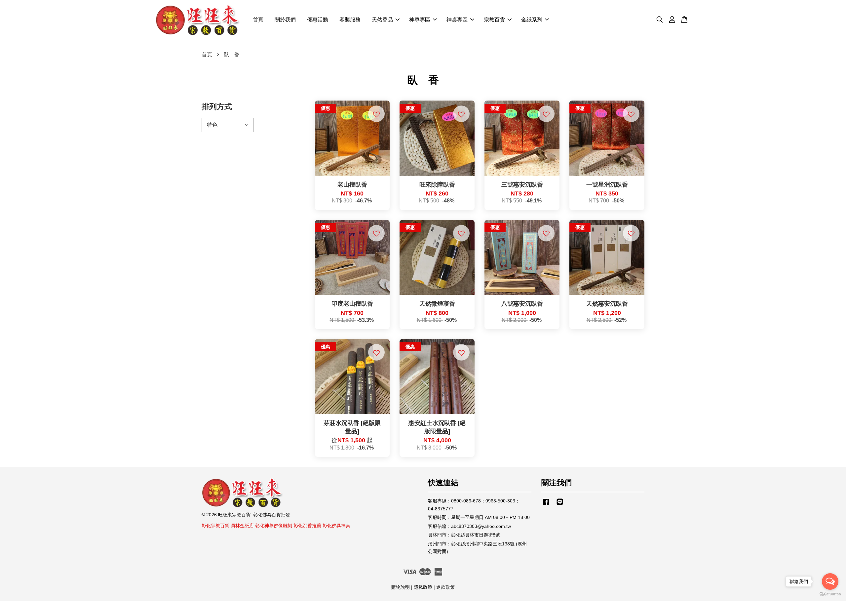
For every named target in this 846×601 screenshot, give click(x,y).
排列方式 (217, 106)
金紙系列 (531, 20)
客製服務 (350, 20)
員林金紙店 (242, 525)
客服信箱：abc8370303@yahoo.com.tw (469, 526)
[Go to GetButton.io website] (830, 594)
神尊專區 (419, 20)
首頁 (258, 20)
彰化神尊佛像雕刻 (273, 525)
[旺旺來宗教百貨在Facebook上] (546, 504)
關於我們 (285, 20)
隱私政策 (423, 587)
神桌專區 (457, 20)
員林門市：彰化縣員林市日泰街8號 (464, 535)
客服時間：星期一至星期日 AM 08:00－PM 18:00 (479, 517)
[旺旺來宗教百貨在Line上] (559, 504)
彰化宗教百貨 (215, 525)
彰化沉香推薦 (307, 525)
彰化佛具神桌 (336, 525)
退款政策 (445, 587)
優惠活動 (317, 20)
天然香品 (382, 20)
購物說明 (400, 587)
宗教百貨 (494, 20)
